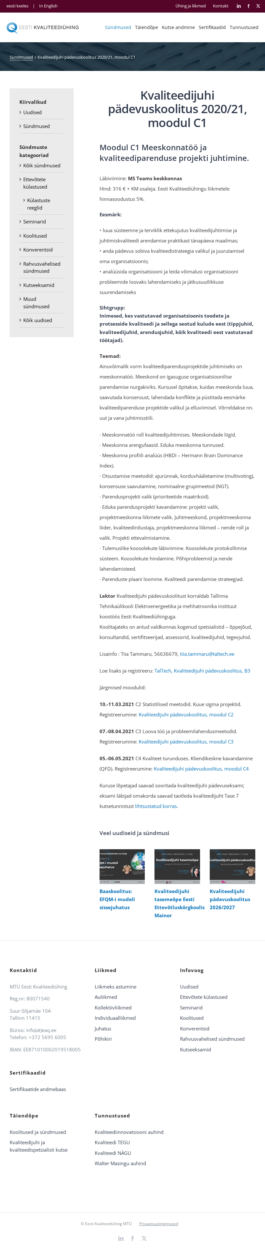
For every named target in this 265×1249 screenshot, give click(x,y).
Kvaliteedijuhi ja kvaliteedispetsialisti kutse (39, 1146)
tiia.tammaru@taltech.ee (207, 654)
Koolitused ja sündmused (38, 1132)
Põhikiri (103, 1039)
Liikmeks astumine (115, 986)
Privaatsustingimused (158, 1223)
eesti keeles (17, 6)
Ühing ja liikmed (190, 6)
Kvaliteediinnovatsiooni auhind (129, 1132)
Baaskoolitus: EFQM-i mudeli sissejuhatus (120, 866)
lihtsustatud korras (156, 806)
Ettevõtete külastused (204, 997)
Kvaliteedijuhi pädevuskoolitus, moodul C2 (186, 714)
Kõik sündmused (41, 165)
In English (48, 6)
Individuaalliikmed (115, 1018)
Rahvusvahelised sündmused (212, 1039)
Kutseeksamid (38, 285)
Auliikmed (106, 997)
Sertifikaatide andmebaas (38, 1089)
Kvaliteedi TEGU (112, 1142)
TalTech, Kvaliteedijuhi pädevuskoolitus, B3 (202, 670)
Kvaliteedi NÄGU (113, 1153)
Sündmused (36, 126)
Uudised (32, 112)
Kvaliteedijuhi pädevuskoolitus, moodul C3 (186, 741)
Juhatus (103, 1028)
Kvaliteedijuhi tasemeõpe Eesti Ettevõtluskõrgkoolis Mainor (176, 866)
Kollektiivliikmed (113, 1007)
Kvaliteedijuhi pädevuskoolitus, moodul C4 (201, 768)
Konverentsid (38, 249)
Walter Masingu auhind (120, 1163)
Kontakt (220, 6)
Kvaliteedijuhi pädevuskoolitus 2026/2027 (231, 866)
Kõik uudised (37, 320)
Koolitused (35, 235)
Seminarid (34, 221)
